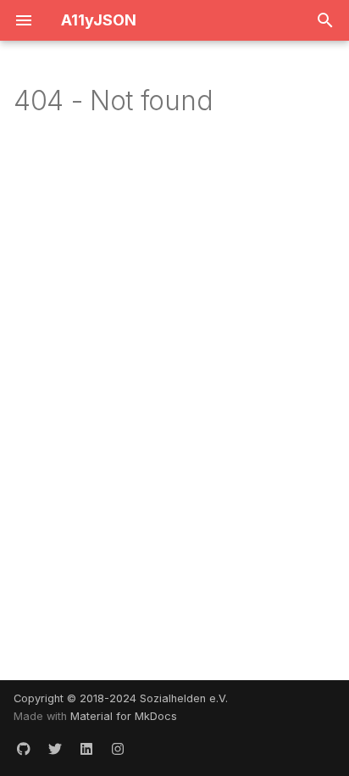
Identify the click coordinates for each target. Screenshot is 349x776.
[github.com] (23, 748)
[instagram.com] (117, 748)
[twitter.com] (55, 748)
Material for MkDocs (123, 716)
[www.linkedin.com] (86, 748)
